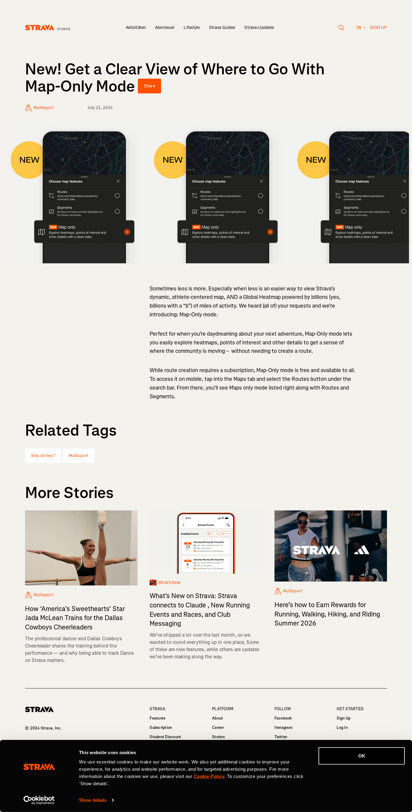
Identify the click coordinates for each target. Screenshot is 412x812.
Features (157, 718)
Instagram (283, 727)
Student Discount (165, 736)
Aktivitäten (136, 27)
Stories (218, 736)
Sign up (378, 27)
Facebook (283, 718)
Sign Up (343, 718)
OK (361, 755)
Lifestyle (192, 27)
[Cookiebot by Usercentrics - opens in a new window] (39, 800)
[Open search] (341, 27)
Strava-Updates (259, 27)
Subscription (161, 727)
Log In (342, 727)
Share (149, 86)
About (217, 718)
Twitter (280, 736)
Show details (92, 800)
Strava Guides (222, 27)
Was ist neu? (43, 456)
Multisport (78, 456)
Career (218, 727)
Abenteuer (165, 27)
